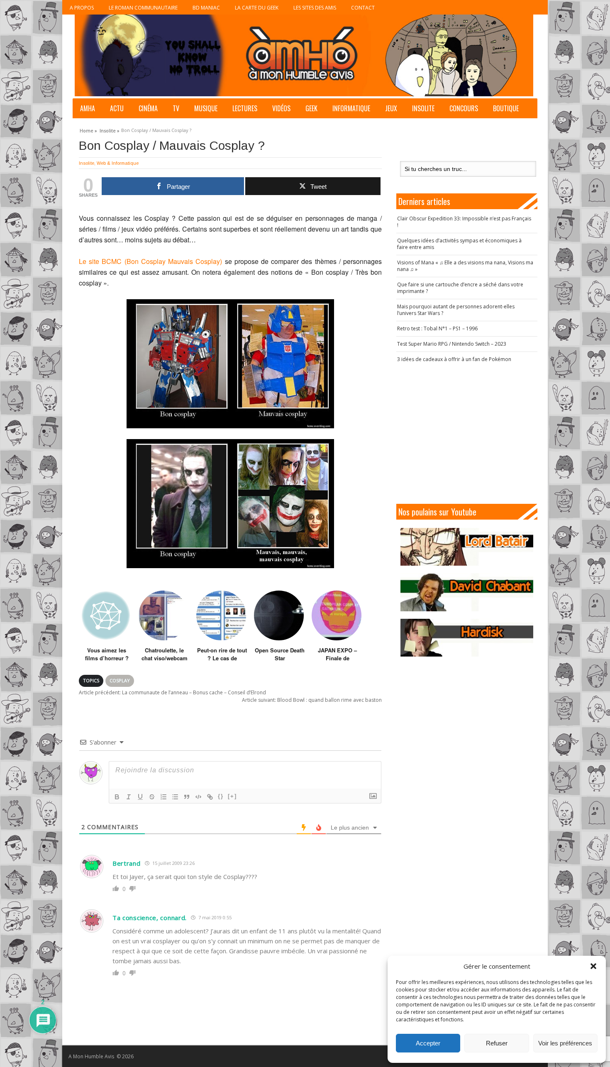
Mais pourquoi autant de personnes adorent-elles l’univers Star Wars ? (456, 310)
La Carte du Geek (256, 7)
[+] (232, 796)
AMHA (87, 108)
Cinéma (148, 108)
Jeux (391, 108)
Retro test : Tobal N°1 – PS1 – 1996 (437, 328)
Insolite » (110, 129)
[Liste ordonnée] (163, 797)
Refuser (497, 1043)
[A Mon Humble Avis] (304, 55)
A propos (82, 7)
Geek (311, 108)
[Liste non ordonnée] (175, 797)
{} (221, 796)
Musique (205, 108)
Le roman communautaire (143, 7)
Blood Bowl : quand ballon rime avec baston (312, 699)
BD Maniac (206, 7)
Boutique (506, 108)
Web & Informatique (118, 163)
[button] (593, 966)
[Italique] (128, 797)
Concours (463, 108)
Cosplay (120, 680)
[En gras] (117, 797)
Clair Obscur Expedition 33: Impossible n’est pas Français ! (464, 222)
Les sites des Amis (314, 7)
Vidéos (281, 108)
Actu (117, 108)
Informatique (351, 108)
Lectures (244, 108)
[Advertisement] (467, 433)
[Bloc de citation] (187, 797)
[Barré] (152, 797)
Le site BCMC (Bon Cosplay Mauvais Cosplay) (150, 261)
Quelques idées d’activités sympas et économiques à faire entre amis (459, 244)
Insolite (423, 108)
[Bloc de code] (198, 797)
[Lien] (210, 797)
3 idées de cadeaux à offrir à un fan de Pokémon (454, 359)
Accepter (428, 1043)
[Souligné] (140, 797)
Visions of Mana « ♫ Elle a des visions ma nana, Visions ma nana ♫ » (465, 266)
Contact (363, 7)
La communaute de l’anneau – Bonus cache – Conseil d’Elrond (172, 692)
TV (176, 108)
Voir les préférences (565, 1043)
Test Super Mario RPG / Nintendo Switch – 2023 (451, 343)
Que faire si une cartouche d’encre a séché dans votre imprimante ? (460, 288)
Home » (88, 129)
